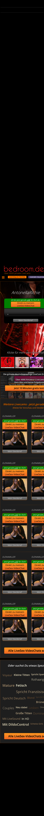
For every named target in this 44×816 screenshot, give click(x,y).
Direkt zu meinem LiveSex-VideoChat (25, 304)
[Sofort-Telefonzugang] (6, 276)
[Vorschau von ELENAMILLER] (14, 447)
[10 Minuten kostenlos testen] (5, 276)
